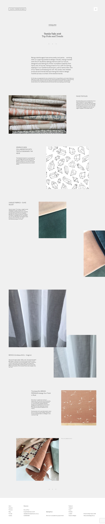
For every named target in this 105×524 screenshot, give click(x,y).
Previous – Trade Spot (49, 44)
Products (10, 509)
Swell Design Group (91, 515)
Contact (10, 515)
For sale (10, 513)
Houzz (70, 509)
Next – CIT (56, 44)
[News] (52, 489)
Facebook (71, 506)
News (52, 44)
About (10, 506)
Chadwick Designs (72, 515)
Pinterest (70, 511)
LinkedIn (70, 513)
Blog (10, 511)
